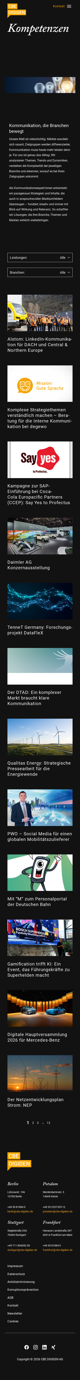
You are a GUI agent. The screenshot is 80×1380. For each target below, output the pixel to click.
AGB (10, 1297)
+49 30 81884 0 (16, 1207)
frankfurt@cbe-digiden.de (57, 1250)
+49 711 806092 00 (18, 1245)
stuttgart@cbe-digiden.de (22, 1250)
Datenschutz (16, 1274)
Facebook (26, 1346)
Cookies (13, 1321)
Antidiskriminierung (21, 1282)
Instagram (35, 1346)
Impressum (15, 1266)
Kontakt (12, 1305)
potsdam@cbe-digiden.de (57, 1211)
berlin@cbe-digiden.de (20, 1211)
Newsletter (14, 1313)
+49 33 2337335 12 (54, 1207)
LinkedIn (44, 1346)
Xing (53, 1346)
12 (48, 1123)
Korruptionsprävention (23, 1289)
